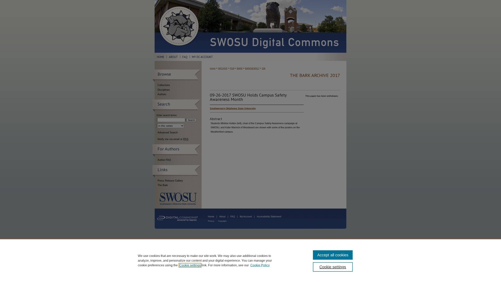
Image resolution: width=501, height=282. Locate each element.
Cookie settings (190, 265)
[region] (250, 260)
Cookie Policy (260, 265)
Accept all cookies (332, 255)
